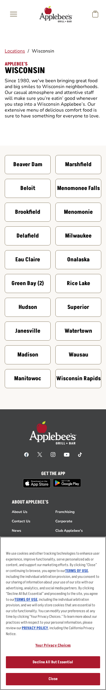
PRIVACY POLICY (35, 628)
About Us (19, 511)
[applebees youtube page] (66, 454)
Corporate (63, 521)
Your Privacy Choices (53, 645)
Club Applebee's (69, 530)
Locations (15, 51)
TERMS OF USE (76, 570)
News (16, 530)
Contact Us (21, 521)
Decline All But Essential (53, 662)
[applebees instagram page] (53, 454)
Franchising (64, 511)
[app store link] (37, 483)
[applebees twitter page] (39, 454)
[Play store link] (67, 483)
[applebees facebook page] (26, 454)
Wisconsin (43, 51)
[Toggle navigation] (14, 14)
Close (53, 678)
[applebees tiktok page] (80, 454)
